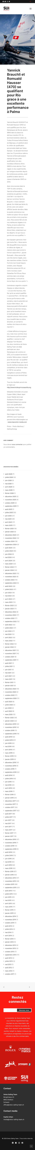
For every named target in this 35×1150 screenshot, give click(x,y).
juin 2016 (8, 859)
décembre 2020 (10, 689)
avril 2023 (8, 599)
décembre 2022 (10, 612)
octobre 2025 (9, 503)
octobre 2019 (9, 730)
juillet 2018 (9, 778)
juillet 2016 (9, 855)
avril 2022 (8, 637)
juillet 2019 (9, 740)
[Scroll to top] (31, 1146)
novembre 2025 (10, 500)
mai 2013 (8, 964)
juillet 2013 (9, 961)
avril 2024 (8, 561)
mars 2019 (8, 753)
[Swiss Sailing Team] (6, 9)
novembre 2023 (10, 577)
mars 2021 (8, 679)
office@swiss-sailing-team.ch (14, 1105)
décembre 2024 (10, 535)
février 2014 (9, 939)
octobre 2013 (9, 952)
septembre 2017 (10, 811)
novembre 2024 (10, 538)
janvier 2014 (9, 942)
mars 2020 (8, 714)
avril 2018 (8, 788)
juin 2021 (8, 670)
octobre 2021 (9, 657)
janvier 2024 (9, 570)
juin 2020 (8, 708)
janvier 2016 (9, 875)
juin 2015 (8, 897)
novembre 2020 (10, 692)
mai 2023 (8, 596)
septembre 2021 (10, 660)
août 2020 (8, 702)
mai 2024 (8, 557)
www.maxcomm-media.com (17, 422)
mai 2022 (8, 634)
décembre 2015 (10, 878)
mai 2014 (8, 932)
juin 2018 (8, 782)
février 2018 (9, 794)
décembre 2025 (10, 496)
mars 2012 (8, 971)
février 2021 (9, 682)
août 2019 (8, 737)
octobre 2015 (9, 884)
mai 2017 (8, 823)
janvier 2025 (9, 532)
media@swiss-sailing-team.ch (14, 1119)
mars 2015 (8, 907)
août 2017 (8, 814)
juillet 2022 (9, 628)
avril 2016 (8, 865)
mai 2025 (8, 519)
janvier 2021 (9, 685)
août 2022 (8, 625)
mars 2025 (8, 525)
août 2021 (8, 663)
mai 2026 (8, 484)
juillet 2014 (9, 929)
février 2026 (9, 493)
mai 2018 (8, 785)
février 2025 (9, 528)
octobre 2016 (9, 846)
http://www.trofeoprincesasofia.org (19, 387)
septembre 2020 (11, 698)
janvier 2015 (9, 913)
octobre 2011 (9, 974)
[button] (3, 1)
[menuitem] (30, 1)
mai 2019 (8, 746)
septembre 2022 (11, 621)
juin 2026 (8, 480)
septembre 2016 (10, 849)
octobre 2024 (9, 541)
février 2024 (9, 567)
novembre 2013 (10, 948)
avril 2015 (8, 903)
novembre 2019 (10, 727)
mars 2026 (8, 490)
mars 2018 (8, 791)
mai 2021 (8, 673)
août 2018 (8, 775)
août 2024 (8, 548)
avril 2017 (8, 827)
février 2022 (9, 644)
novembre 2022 (10, 615)
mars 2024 (9, 564)
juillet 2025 (9, 512)
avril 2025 (8, 522)
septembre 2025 (11, 506)
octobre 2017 (9, 807)
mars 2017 (8, 830)
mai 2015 (8, 900)
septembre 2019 (10, 734)
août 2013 (8, 958)
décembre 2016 (10, 839)
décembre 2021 (10, 650)
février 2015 (9, 910)
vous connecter (17, 444)
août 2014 (8, 926)
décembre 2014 (10, 916)
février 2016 (9, 871)
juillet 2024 (9, 551)
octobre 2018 (9, 769)
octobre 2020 (9, 695)
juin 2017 (8, 820)
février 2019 (9, 756)
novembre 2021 (10, 653)
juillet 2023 (9, 589)
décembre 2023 (10, 573)
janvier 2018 (9, 798)
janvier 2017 (9, 836)
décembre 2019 (10, 724)
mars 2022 (8, 641)
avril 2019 (8, 750)
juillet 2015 (9, 894)
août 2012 (8, 968)
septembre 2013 (10, 955)
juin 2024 (8, 554)
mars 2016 (8, 868)
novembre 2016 (10, 843)
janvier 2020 (9, 721)
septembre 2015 (10, 887)
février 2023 (9, 605)
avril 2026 (8, 487)
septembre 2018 (10, 772)
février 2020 (9, 718)
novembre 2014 (10, 920)
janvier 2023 (9, 609)
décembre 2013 (10, 945)
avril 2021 (8, 676)
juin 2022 (8, 631)
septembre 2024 (11, 544)
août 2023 (8, 586)
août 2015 (8, 891)
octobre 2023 (9, 580)
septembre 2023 (11, 583)
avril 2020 (8, 711)
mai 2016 (8, 862)
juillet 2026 (9, 477)
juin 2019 (8, 743)
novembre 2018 (10, 766)
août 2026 (8, 474)
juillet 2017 (9, 817)
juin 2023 (8, 593)
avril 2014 (8, 935)
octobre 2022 (9, 618)
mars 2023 (9, 602)
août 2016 (8, 852)
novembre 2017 (10, 804)
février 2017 (9, 833)
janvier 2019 (9, 759)
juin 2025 (8, 516)
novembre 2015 (10, 881)
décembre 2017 (10, 801)
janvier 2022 (9, 647)
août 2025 (8, 509)
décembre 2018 (10, 762)
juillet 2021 (9, 666)
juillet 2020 (9, 705)
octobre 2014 (9, 923)
